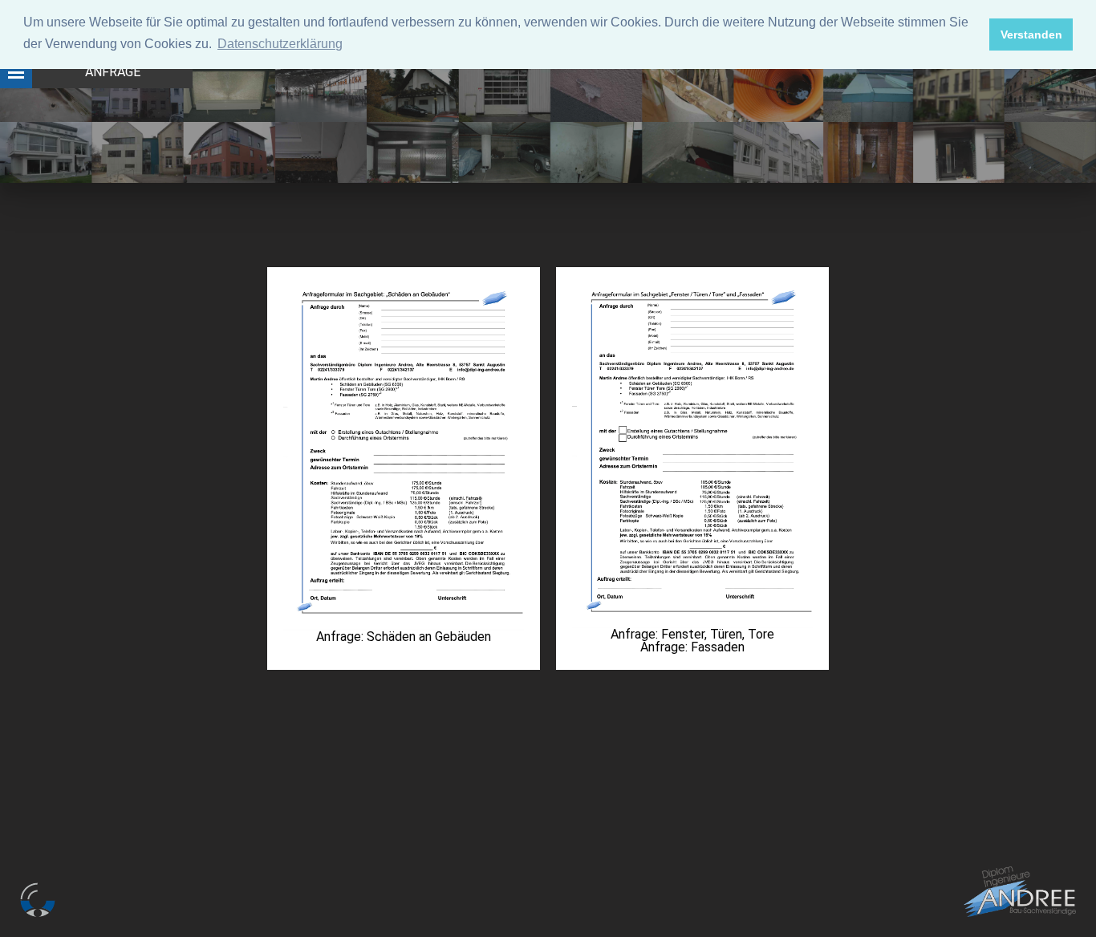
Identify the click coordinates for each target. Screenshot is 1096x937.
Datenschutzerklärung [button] (280, 44)
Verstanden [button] (1031, 34)
